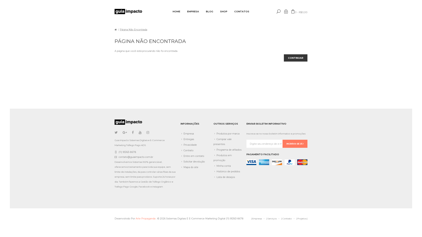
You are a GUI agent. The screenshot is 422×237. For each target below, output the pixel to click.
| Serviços (271, 218)
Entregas (188, 139)
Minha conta (223, 165)
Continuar (295, 57)
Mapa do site (190, 167)
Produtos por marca (228, 133)
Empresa (188, 133)
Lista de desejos (225, 177)
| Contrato (286, 218)
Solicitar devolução (194, 161)
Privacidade (190, 144)
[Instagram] (147, 132)
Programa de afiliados (228, 149)
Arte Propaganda (146, 218)
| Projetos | (301, 218)
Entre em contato (193, 156)
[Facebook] (133, 132)
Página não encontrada (133, 29)
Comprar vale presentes (222, 142)
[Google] (125, 132)
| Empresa (256, 218)
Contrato (188, 150)
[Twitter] (116, 132)
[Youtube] (140, 132)
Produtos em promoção (222, 158)
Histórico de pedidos (228, 171)
